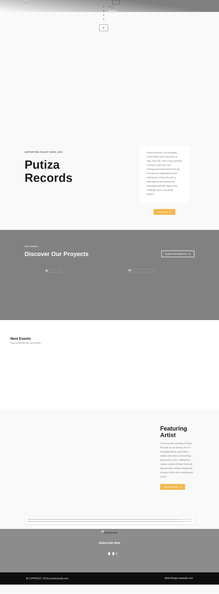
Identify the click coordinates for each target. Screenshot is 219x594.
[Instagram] (113, 553)
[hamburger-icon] (116, 2)
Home (111, 7)
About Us (112, 11)
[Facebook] (109, 553)
